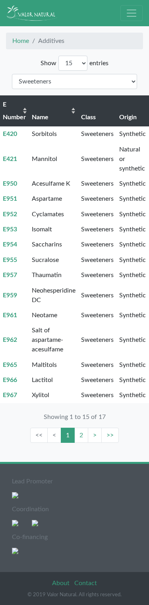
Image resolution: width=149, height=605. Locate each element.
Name (40, 117)
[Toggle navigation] (131, 13)
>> (110, 435)
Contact (85, 583)
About (61, 583)
